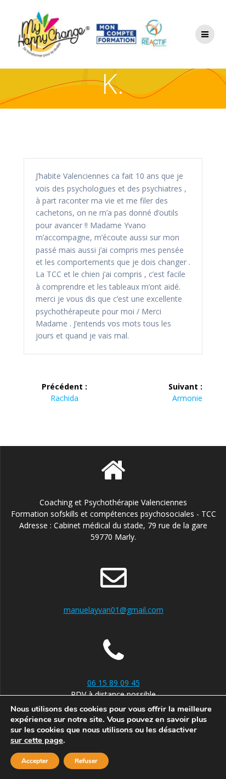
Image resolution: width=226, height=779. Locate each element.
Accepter (34, 761)
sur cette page (36, 740)
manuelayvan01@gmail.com (113, 610)
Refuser (86, 761)
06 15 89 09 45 (113, 683)
